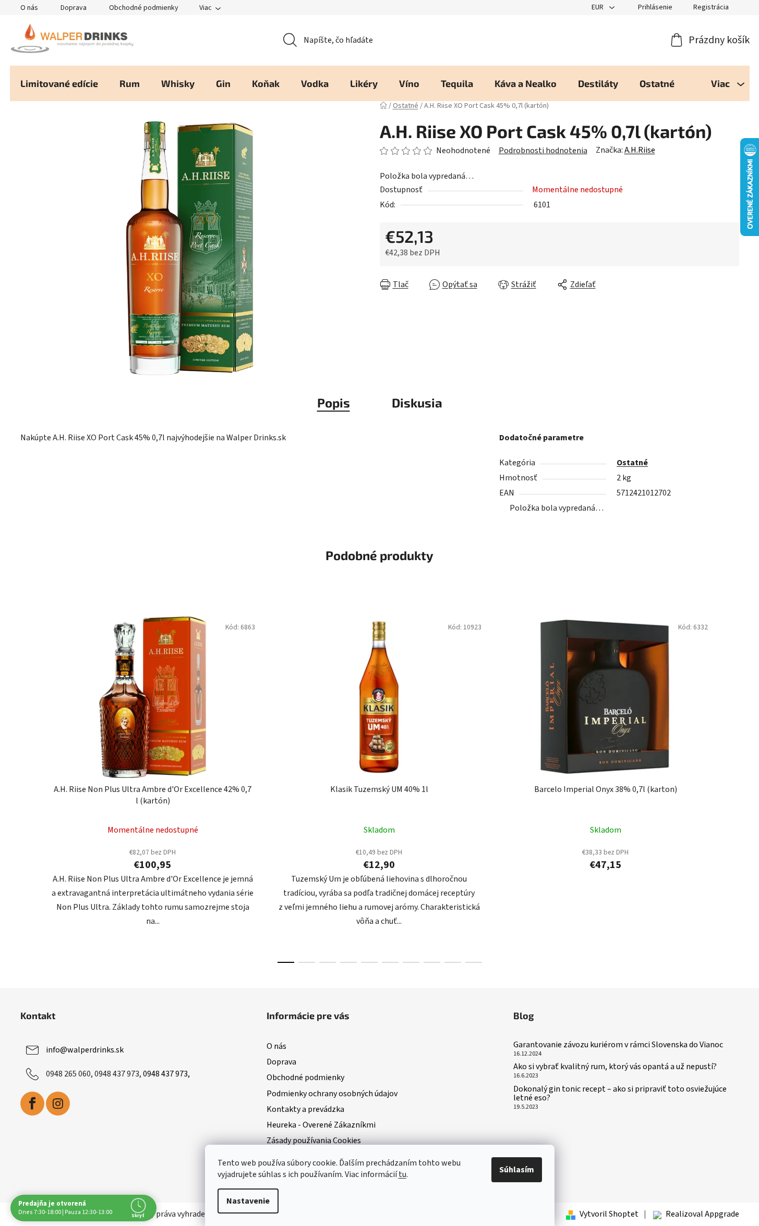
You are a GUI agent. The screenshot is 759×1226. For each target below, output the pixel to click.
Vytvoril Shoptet (609, 1214)
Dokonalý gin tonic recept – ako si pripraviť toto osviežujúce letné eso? (620, 1094)
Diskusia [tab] (417, 402)
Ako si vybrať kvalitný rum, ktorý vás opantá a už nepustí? (615, 1067)
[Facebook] (32, 1104)
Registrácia (711, 7)
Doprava (74, 8)
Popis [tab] (333, 402)
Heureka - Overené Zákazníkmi (321, 1125)
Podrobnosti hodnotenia (543, 150)
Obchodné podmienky (143, 8)
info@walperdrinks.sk (85, 1050)
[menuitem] (59, 83)
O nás (29, 8)
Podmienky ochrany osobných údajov (332, 1093)
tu (402, 1174)
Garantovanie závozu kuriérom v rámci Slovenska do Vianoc (618, 1045)
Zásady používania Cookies (314, 1140)
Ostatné (632, 462)
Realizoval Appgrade (702, 1214)
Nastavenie (248, 1201)
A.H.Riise (639, 150)
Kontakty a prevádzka (305, 1109)
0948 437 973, (166, 1074)
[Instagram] (58, 1104)
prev (28, 786)
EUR (598, 7)
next (730, 786)
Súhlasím (516, 1169)
